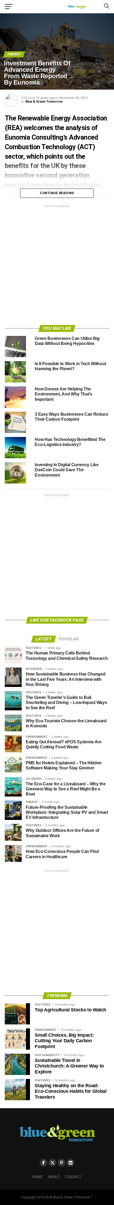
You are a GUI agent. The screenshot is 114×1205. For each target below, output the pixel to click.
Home (37, 1177)
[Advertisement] (57, 266)
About (54, 1177)
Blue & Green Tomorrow (44, 101)
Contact (73, 1177)
